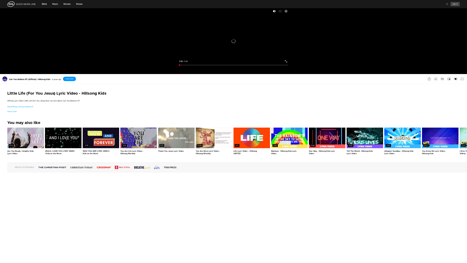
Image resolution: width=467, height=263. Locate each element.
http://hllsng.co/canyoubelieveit (20, 107)
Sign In (455, 4)
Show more (12, 112)
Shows (79, 4)
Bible (44, 4)
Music (55, 4)
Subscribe (69, 79)
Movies (67, 4)
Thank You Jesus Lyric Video (171, 151)
